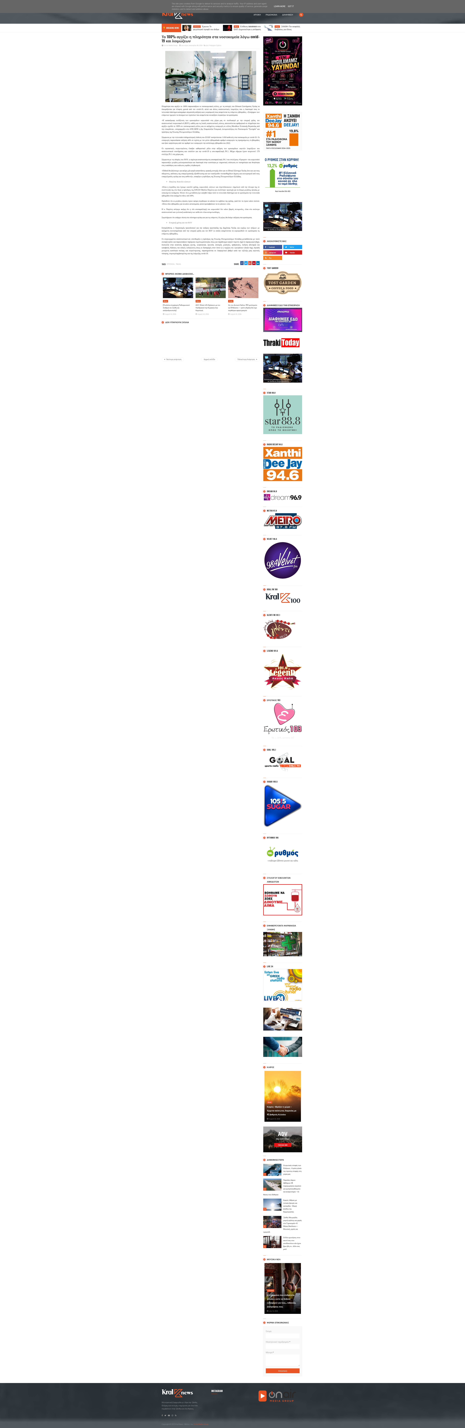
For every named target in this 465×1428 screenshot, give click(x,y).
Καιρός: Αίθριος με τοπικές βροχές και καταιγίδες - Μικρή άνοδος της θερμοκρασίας (290, 1206)
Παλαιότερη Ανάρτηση (246, 359)
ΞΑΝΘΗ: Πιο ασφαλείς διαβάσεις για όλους (206, 28)
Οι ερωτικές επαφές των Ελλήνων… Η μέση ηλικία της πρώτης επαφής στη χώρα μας (292, 1169)
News (196, 27)
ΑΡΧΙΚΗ (257, 14)
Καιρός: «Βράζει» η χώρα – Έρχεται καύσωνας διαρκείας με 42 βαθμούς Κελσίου (281, 1110)
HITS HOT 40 (272, 1298)
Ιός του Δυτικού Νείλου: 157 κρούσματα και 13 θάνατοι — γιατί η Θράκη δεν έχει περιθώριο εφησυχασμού (242, 308)
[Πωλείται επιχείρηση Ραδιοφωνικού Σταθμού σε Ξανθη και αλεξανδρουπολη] (176, 308)
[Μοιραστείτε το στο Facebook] (242, 263)
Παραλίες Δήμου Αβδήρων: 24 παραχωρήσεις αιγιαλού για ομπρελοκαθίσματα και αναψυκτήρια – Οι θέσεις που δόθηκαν (282, 1187)
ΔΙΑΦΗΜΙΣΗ (287, 14)
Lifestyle (278, 27)
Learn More (279, 6)
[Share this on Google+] (250, 263)
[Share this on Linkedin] (258, 263)
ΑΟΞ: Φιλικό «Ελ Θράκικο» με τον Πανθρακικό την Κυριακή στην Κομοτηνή (208, 308)
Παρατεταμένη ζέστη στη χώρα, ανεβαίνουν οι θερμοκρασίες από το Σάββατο (247, 29)
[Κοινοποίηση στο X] (246, 263)
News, (178, 264)
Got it (291, 6)
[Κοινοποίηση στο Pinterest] (254, 263)
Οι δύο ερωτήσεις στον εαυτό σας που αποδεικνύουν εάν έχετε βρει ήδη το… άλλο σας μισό (292, 1243)
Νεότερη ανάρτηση (173, 359)
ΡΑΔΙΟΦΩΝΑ (271, 14)
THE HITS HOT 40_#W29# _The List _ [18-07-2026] (282, 1304)
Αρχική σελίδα (209, 359)
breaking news (172, 27)
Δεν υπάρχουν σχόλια (213, 45)
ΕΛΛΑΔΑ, (171, 264)
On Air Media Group (201, 1424)
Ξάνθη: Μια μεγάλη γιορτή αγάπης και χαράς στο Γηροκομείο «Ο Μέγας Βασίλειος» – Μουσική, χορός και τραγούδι (282, 1224)
